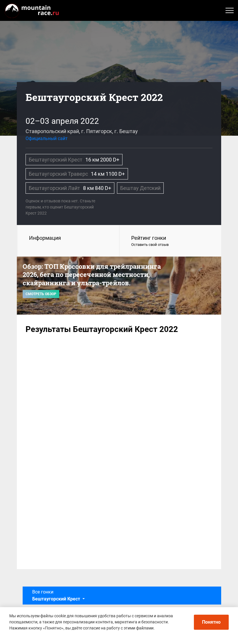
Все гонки (56, 595)
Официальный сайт (47, 138)
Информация (45, 238)
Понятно (211, 622)
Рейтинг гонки (150, 241)
